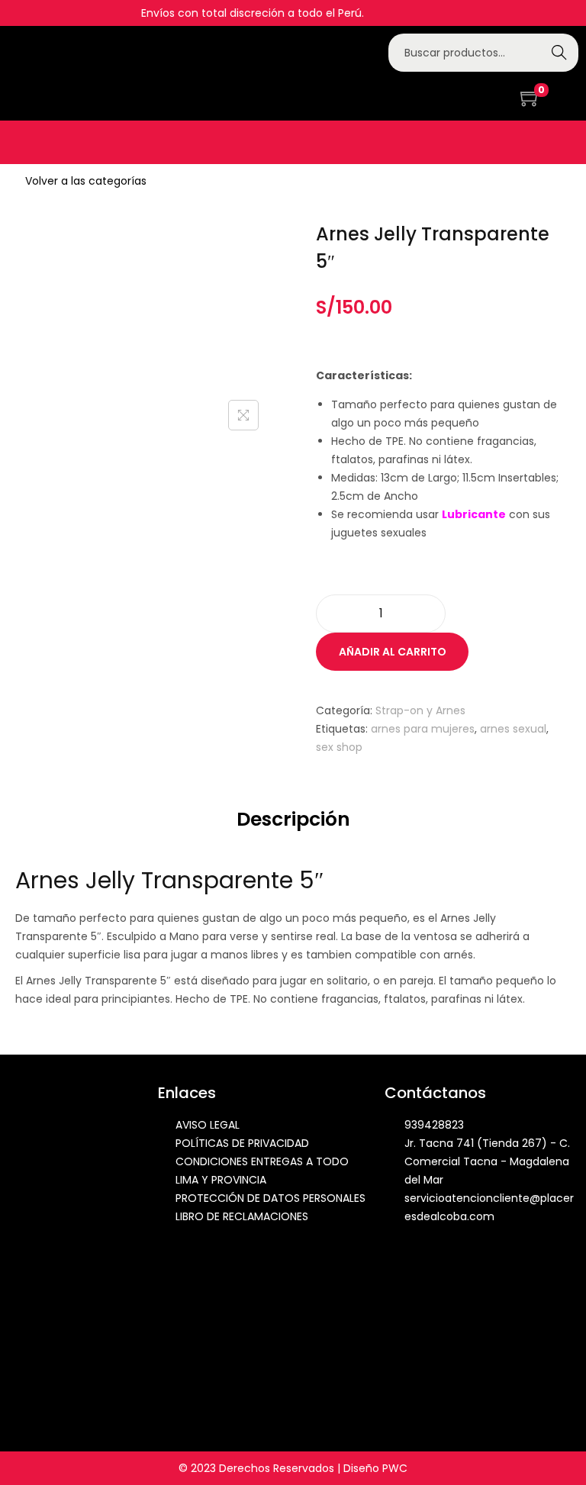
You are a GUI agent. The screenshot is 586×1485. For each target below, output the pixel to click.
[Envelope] (484, 96)
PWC (394, 1468)
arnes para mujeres (423, 728)
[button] (20, 142)
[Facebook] (440, 96)
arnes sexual (513, 728)
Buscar (559, 52)
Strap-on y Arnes (420, 710)
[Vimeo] (506, 96)
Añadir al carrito (392, 651)
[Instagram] (462, 96)
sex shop (339, 747)
